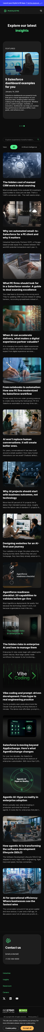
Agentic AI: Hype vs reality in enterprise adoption (20, 799)
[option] (22, 80)
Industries (6, 973)
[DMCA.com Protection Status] (23, 1011)
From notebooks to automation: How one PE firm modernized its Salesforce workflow (22, 390)
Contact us (13, 947)
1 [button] (20, 126)
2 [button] (22, 125)
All (14, 146)
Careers (6, 992)
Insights (6, 980)
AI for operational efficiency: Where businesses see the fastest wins (20, 901)
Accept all (27, 1028)
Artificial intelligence (29, 146)
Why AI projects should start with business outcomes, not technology (20, 494)
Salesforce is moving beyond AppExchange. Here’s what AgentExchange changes (20, 748)
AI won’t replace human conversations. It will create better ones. (20, 442)
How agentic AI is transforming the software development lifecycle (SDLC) (22, 849)
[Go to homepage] (11, 10)
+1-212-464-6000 (12, 959)
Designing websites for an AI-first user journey (21, 545)
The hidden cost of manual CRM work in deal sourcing (19, 184)
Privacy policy (32, 1017)
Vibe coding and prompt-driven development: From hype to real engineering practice (22, 696)
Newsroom (7, 986)
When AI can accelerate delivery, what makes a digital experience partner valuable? (21, 338)
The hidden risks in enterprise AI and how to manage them (21, 646)
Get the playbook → (34, 3)
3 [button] (24, 125)
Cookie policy (10, 1028)
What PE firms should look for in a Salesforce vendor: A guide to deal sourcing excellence (22, 286)
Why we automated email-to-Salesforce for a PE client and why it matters (21, 234)
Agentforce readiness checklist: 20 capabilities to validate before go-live (19, 595)
